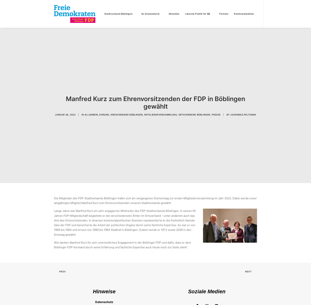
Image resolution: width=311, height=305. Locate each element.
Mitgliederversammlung (160, 114)
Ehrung (104, 114)
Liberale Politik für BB (197, 13)
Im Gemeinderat (150, 13)
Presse (216, 114)
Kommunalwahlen (244, 13)
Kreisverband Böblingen (127, 114)
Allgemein (91, 114)
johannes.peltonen (243, 114)
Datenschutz (104, 302)
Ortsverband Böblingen (194, 114)
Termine (223, 13)
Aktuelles (174, 13)
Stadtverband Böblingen (118, 13)
